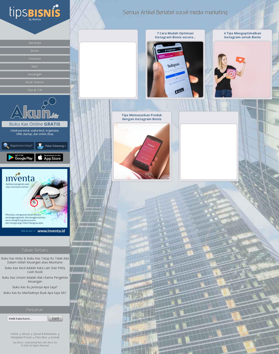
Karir (35, 66)
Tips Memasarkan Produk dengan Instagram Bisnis (142, 117)
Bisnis (35, 51)
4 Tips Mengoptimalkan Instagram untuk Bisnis (242, 35)
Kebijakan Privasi (21, 337)
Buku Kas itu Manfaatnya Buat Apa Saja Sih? (34, 293)
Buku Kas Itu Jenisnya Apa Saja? (34, 287)
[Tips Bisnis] (35, 20)
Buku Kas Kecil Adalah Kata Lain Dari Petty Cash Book (35, 270)
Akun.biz (52, 342)
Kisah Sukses (35, 82)
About (26, 334)
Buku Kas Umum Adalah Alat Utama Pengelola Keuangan (35, 279)
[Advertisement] (108, 69)
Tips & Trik (35, 90)
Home (14, 334)
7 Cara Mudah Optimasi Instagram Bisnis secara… (175, 35)
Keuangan (35, 74)
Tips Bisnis (18, 342)
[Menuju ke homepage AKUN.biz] (35, 118)
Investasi (35, 59)
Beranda (35, 43)
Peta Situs (41, 337)
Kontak (55, 337)
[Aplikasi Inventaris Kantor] (34, 233)
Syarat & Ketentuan (45, 334)
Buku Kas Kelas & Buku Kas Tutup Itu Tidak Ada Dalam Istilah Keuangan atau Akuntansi (35, 260)
